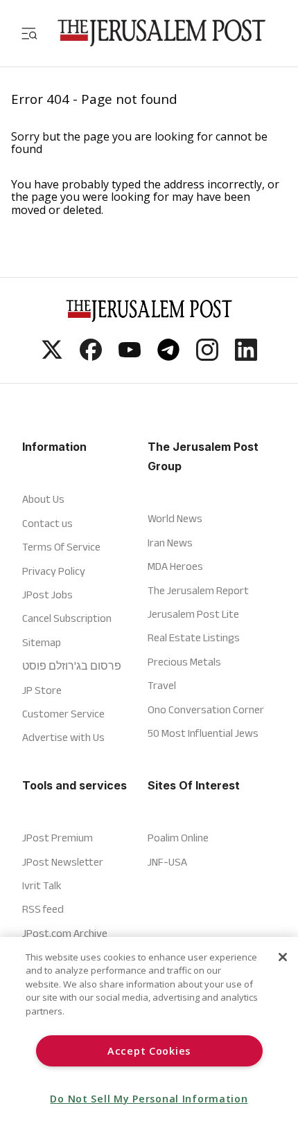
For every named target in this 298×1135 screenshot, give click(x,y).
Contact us (47, 523)
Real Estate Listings (194, 637)
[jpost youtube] (130, 356)
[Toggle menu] (29, 33)
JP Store (42, 690)
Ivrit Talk (42, 885)
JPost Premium (57, 837)
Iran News (170, 542)
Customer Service (63, 714)
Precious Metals (184, 662)
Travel (162, 685)
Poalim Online (178, 837)
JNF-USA (167, 862)
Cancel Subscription (67, 618)
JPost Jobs (47, 594)
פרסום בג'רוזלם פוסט (71, 666)
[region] (149, 1036)
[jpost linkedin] (246, 356)
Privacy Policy (53, 571)
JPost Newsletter (62, 862)
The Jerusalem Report (198, 590)
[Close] (283, 957)
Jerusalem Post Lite (193, 614)
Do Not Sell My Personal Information (148, 1098)
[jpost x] (52, 356)
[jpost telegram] (168, 356)
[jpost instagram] (207, 356)
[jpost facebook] (91, 356)
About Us (43, 499)
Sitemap (41, 642)
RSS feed (43, 909)
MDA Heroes (175, 566)
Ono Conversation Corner (206, 709)
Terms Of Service (61, 547)
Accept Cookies (149, 1050)
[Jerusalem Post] (161, 33)
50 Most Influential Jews (203, 733)
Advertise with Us (63, 737)
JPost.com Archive (64, 933)
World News (175, 518)
